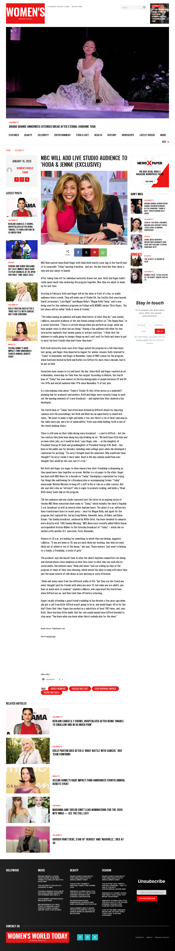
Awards (56, 805)
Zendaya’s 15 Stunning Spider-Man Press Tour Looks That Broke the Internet (114, 895)
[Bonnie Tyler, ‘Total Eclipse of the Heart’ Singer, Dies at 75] (136, 276)
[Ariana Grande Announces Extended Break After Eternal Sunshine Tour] (87, 72)
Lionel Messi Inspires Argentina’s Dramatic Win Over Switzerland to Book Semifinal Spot (155, 243)
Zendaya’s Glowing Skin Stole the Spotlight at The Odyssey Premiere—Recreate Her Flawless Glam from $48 (83, 894)
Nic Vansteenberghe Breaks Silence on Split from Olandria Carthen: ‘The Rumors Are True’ (159, 15)
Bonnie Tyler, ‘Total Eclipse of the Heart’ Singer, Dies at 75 (156, 277)
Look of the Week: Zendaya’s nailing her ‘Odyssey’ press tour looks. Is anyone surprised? (155, 226)
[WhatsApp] (103, 252)
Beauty (11, 344)
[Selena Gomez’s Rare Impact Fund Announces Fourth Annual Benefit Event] (22, 331)
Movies (147, 256)
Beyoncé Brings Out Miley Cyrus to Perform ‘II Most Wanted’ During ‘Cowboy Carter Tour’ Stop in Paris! (49, 907)
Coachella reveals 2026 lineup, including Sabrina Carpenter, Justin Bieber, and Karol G (51, 893)
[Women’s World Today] (10, 170)
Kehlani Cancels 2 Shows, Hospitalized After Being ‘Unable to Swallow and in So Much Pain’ (21, 228)
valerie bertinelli (51, 692)
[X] (27, 179)
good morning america (105, 688)
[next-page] (136, 288)
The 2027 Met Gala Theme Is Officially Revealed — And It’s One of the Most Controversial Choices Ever (114, 886)
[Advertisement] (97, 17)
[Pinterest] (95, 252)
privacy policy (142, 340)
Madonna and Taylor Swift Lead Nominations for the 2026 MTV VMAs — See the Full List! (87, 811)
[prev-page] (132, 288)
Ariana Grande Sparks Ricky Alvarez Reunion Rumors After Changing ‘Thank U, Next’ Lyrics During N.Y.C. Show (156, 208)
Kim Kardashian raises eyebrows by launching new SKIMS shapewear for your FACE (83, 902)
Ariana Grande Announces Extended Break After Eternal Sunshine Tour (52, 126)
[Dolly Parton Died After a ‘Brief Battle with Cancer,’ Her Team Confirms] (22, 292)
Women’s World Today (25, 170)
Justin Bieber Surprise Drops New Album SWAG (50, 900)
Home (8, 150)
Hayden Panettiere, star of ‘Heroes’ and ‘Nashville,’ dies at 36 (88, 841)
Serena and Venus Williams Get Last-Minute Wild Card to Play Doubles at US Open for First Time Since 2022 (21, 270)
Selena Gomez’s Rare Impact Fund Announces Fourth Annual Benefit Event (20, 352)
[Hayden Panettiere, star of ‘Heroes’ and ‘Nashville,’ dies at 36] (28, 839)
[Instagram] (22, 179)
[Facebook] (16, 179)
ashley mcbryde (58, 688)
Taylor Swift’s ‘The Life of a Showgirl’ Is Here (49, 886)
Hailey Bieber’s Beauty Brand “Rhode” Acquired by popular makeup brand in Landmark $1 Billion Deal (82, 910)
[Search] (144, 7)
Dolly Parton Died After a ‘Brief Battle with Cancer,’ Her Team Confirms (21, 311)
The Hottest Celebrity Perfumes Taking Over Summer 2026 (82, 885)
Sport (11, 262)
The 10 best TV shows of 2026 (154, 260)
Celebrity (156, 6)
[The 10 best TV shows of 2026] (136, 259)
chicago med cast (80, 688)
